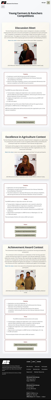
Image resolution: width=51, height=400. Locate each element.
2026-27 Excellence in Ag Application (25, 227)
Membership (36, 369)
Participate (44, 366)
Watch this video (12, 40)
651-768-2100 (34, 395)
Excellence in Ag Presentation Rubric (25, 231)
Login (28, 361)
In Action (29, 369)
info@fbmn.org (34, 393)
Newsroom (29, 372)
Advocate (37, 366)
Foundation (44, 369)
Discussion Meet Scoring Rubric (25, 122)
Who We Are (30, 366)
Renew (39, 361)
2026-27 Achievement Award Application (25, 345)
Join (33, 361)
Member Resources (39, 372)
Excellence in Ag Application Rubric (25, 235)
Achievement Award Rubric (25, 348)
